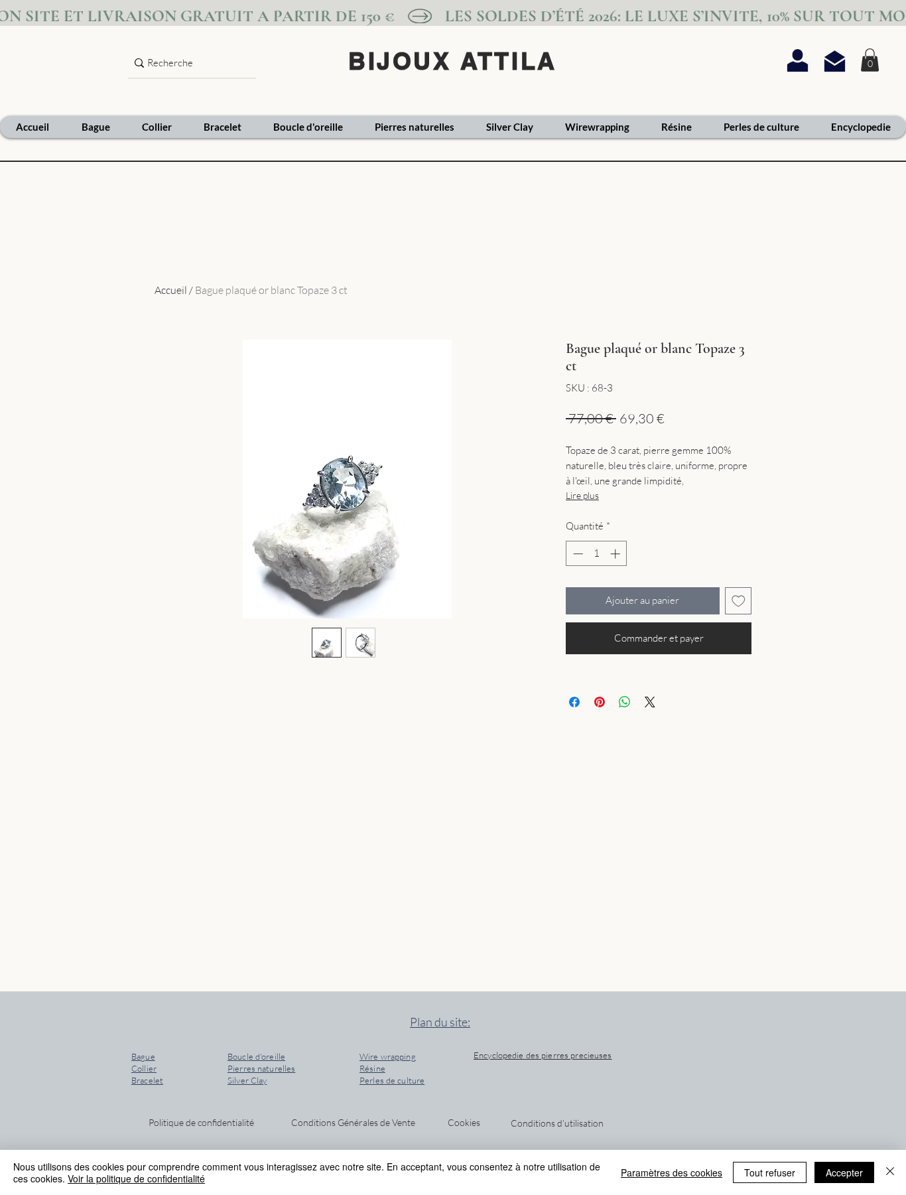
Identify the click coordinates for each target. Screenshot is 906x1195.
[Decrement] (577, 553)
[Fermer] (890, 1172)
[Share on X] (650, 702)
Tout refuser (769, 1172)
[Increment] (616, 553)
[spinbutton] (597, 553)
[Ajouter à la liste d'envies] (738, 600)
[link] (869, 60)
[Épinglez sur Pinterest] (600, 702)
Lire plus (582, 495)
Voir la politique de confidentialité (136, 1178)
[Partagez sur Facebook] (574, 702)
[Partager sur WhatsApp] (625, 702)
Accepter (844, 1172)
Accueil (171, 290)
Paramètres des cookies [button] (671, 1172)
